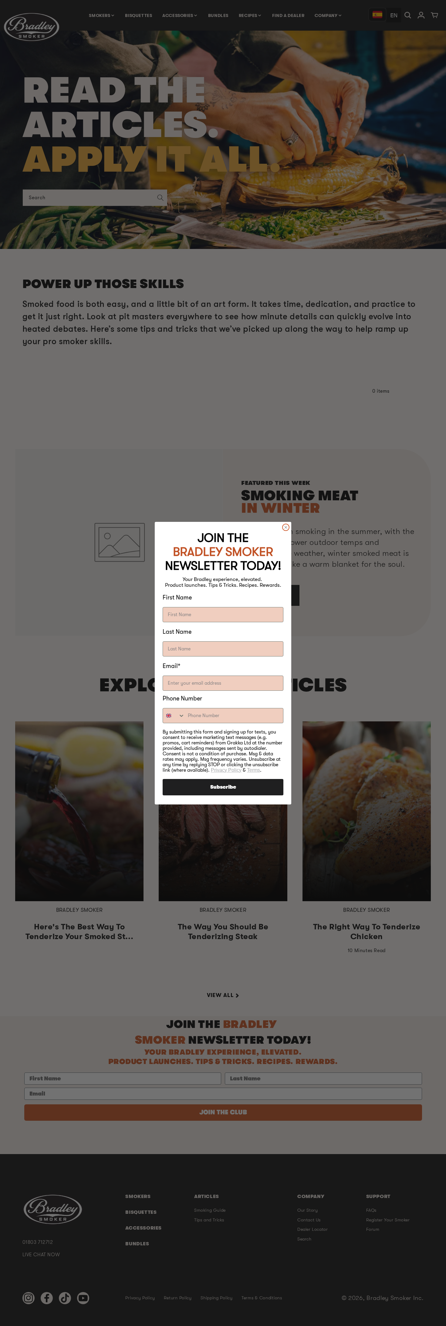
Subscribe (223, 787)
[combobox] (174, 715)
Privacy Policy (226, 770)
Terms (253, 770)
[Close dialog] (286, 527)
